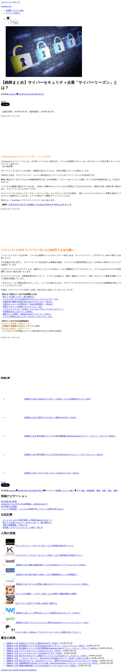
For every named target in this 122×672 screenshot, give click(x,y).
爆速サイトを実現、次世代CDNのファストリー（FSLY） (27, 314)
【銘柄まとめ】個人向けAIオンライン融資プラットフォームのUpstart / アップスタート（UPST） (47, 656)
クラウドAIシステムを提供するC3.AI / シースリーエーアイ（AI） (31, 299)
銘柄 (115, 491)
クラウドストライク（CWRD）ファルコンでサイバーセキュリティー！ (39, 205)
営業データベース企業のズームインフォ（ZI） (23, 307)
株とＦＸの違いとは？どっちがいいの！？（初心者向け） (27, 523)
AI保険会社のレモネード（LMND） (18, 312)
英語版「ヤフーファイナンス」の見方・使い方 (23, 527)
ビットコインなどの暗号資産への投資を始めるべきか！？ (27, 520)
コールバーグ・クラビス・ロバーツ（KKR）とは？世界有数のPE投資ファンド (49, 555)
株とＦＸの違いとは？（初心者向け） (19, 297)
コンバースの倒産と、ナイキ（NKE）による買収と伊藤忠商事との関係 (45, 594)
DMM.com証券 (9, 328)
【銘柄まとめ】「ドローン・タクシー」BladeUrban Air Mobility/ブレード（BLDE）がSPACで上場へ (48, 658)
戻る (15, 23)
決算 (104, 491)
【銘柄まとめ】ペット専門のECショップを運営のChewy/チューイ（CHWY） (48, 613)
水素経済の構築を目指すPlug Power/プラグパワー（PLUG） (28, 302)
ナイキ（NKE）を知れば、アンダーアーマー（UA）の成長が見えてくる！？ (48, 632)
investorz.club (6, 6)
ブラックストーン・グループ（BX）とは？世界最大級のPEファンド (44, 546)
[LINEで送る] (6, 99)
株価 (98, 491)
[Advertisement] (61, 134)
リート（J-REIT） (13, 13)
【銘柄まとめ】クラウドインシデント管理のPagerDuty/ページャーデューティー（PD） (52, 623)
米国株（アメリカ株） (15, 10)
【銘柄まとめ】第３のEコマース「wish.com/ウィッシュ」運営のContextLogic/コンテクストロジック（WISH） (52, 661)
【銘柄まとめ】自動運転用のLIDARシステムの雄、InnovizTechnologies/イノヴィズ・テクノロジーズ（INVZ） (52, 663)
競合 (110, 491)
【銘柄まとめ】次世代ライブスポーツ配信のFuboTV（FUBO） (50, 417)
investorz (12, 94)
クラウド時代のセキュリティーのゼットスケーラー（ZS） (28, 317)
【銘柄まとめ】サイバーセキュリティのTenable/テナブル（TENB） (34, 653)
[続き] (8, 18)
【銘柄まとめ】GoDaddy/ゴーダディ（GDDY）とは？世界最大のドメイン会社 (57, 399)
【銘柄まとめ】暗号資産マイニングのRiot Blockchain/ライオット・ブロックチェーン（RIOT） (64, 454)
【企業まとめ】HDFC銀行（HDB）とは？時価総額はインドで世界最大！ (46, 574)
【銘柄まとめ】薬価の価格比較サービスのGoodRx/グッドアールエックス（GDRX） (51, 565)
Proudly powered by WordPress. (24, 670)
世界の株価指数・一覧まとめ (15, 525)
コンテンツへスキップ (10, 2)
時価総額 (90, 491)
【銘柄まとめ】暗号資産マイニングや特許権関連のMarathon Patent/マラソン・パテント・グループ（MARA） (70, 436)
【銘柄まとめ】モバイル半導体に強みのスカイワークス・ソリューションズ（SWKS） (52, 584)
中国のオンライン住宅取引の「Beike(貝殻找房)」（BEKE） (28, 304)
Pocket (3, 102)
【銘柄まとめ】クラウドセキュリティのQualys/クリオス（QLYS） (52, 473)
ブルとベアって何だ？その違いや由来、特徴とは (36, 603)
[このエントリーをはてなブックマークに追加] (2, 97)
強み (83, 491)
